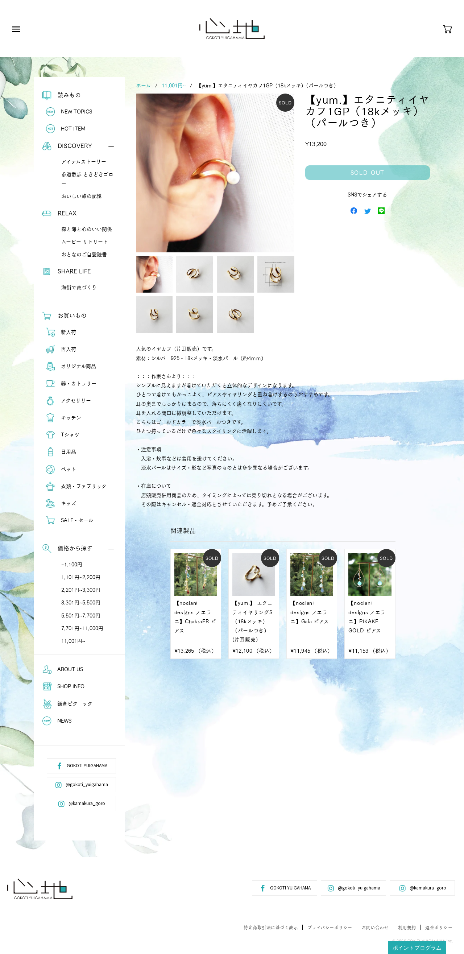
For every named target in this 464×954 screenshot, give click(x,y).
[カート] (447, 29)
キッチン (70, 417)
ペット (67, 469)
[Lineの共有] (381, 210)
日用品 (67, 451)
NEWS (63, 720)
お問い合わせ (375, 927)
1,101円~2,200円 (80, 577)
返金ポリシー (438, 927)
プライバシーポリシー (329, 927)
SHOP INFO (70, 686)
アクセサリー (75, 400)
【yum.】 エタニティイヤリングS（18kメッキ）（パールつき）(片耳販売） (252, 621)
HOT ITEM (72, 128)
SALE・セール (76, 520)
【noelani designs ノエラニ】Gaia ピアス (309, 612)
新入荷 (67, 332)
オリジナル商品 (77, 366)
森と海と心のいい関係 (86, 229)
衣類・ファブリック (83, 486)
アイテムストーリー (83, 161)
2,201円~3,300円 (80, 590)
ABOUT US (69, 669)
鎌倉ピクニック (74, 703)
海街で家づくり (79, 287)
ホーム (143, 85)
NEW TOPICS (75, 111)
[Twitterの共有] (367, 210)
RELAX (66, 212)
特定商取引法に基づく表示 (271, 927)
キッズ (67, 503)
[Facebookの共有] (353, 210)
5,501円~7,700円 (80, 615)
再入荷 (67, 349)
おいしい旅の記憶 (81, 196)
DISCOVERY (74, 145)
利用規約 (407, 927)
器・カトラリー (77, 383)
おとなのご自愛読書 (84, 254)
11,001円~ (73, 641)
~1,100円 (71, 564)
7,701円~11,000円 (82, 628)
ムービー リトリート (84, 241)
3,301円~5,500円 (80, 602)
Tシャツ (69, 434)
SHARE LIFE (73, 270)
